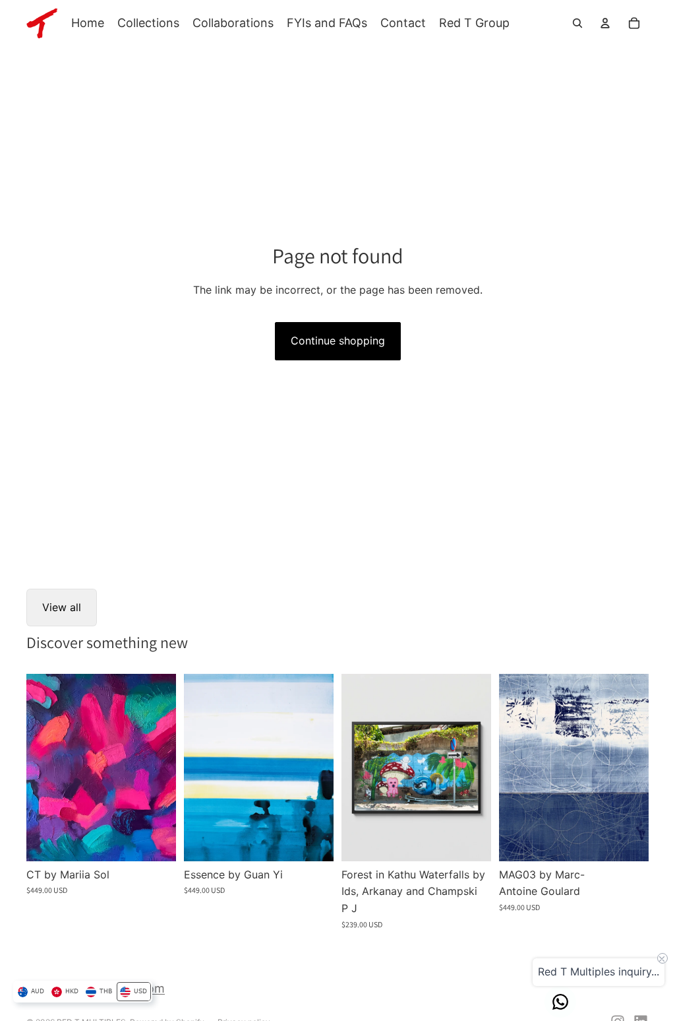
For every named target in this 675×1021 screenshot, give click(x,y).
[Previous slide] (36, 767)
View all (61, 607)
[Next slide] (166, 767)
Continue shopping (338, 340)
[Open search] (577, 23)
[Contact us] (560, 1002)
